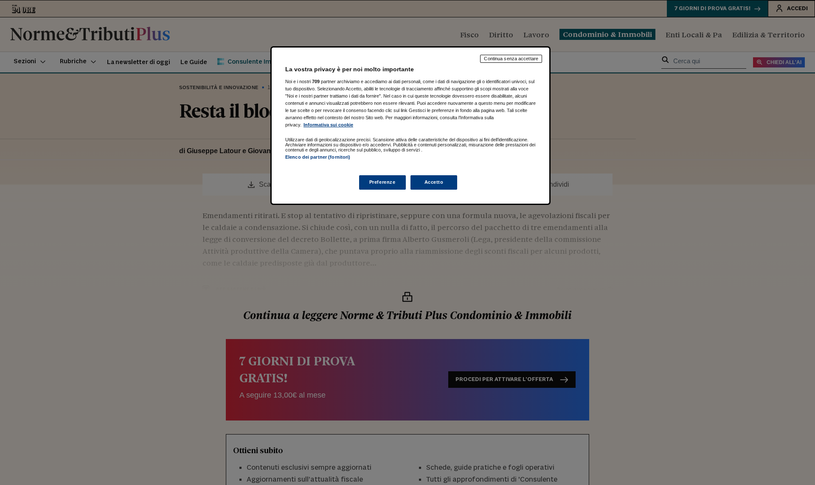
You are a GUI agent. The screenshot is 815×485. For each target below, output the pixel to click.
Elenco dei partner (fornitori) (317, 157)
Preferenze (382, 182)
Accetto (434, 182)
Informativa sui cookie (328, 124)
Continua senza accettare (511, 58)
